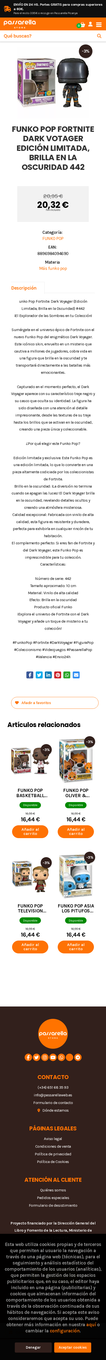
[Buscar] (99, 35)
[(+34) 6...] (61, 1057)
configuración (65, 1331)
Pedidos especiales (53, 1197)
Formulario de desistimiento (53, 1205)
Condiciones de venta (53, 1146)
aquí (91, 1324)
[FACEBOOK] (28, 1057)
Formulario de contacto (53, 1102)
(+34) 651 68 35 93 (53, 1087)
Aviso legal (53, 1138)
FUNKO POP (53, 238)
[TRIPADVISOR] (69, 1057)
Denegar (33, 1347)
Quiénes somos (53, 1190)
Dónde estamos (55, 1110)
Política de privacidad (53, 1154)
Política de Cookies (53, 1161)
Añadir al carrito (30, 831)
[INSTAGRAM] (45, 1057)
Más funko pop (53, 268)
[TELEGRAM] (78, 1057)
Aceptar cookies (73, 1347)
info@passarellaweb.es (53, 1095)
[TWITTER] (36, 1057)
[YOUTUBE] (53, 1057)
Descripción (24, 288)
